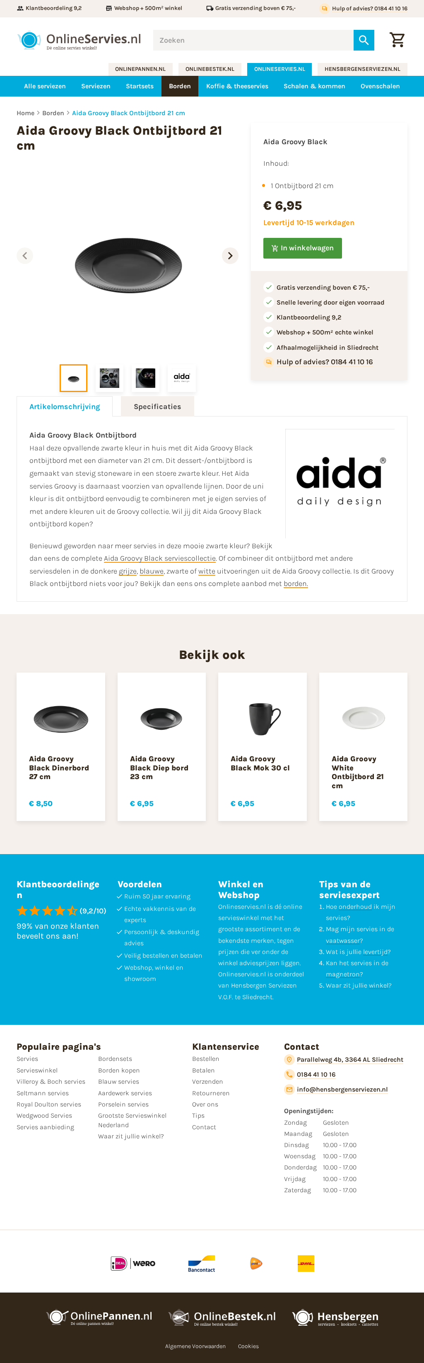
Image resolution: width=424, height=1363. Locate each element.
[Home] (79, 40)
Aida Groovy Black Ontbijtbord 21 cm (128, 113)
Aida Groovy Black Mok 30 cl (260, 763)
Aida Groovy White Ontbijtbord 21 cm (358, 772)
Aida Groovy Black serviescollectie (160, 558)
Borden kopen (119, 1070)
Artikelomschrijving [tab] (64, 406)
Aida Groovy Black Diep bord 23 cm (159, 767)
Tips (198, 1115)
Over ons (205, 1104)
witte (206, 571)
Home (25, 113)
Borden (53, 113)
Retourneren (211, 1093)
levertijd (375, 952)
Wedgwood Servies (44, 1115)
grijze (128, 571)
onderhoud (355, 906)
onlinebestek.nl (210, 69)
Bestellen (205, 1059)
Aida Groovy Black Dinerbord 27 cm (59, 767)
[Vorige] (25, 255)
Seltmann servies (43, 1093)
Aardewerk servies (125, 1093)
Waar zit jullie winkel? (131, 1136)
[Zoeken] (364, 40)
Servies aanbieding (45, 1127)
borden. (296, 583)
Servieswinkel (37, 1070)
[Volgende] (230, 255)
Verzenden (207, 1081)
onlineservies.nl (279, 69)
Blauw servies (118, 1081)
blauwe (152, 571)
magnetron (343, 974)
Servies (27, 1059)
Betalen (203, 1070)
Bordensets (115, 1059)
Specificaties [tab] (157, 406)
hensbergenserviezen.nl (362, 69)
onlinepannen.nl (140, 69)
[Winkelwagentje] (397, 40)
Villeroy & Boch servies (51, 1081)
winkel (378, 985)
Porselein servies (123, 1104)
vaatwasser (343, 940)
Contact (204, 1127)
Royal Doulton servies (49, 1104)
